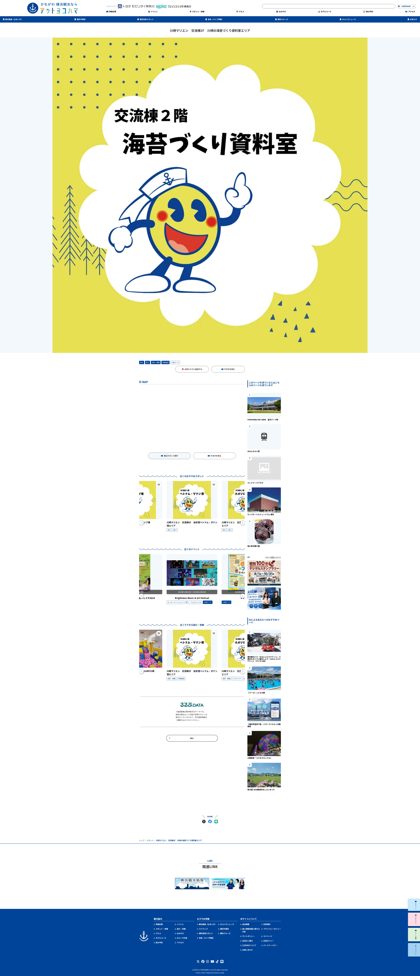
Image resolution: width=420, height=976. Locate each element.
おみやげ (282, 11)
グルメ (241, 11)
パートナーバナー (270, 945)
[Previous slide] (141, 523)
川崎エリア (175, 362)
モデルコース (326, 11)
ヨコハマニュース (349, 19)
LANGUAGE (406, 6)
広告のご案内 (247, 940)
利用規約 (266, 924)
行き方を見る (229, 369)
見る (141, 362)
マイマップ (203, 928)
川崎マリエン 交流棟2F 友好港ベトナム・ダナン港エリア (192, 524)
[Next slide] (242, 523)
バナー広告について (273, 557)
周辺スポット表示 (171, 455)
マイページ (267, 936)
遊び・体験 (181, 928)
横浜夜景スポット (147, 19)
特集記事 (112, 11)
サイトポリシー (248, 936)
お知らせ (413, 19)
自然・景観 (156, 362)
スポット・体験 (198, 11)
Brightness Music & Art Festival (192, 598)
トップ (141, 840)
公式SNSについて (249, 945)
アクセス (411, 11)
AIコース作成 (182, 938)
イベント (154, 11)
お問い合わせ (247, 950)
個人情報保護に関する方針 (251, 930)
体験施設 (165, 362)
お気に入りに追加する (193, 369)
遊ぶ (147, 362)
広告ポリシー (268, 940)
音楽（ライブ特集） (215, 19)
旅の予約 (369, 11)
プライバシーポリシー (272, 928)
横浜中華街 (81, 19)
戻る (192, 738)
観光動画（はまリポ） (14, 19)
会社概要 (245, 924)
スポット (150, 840)
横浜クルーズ (282, 19)
